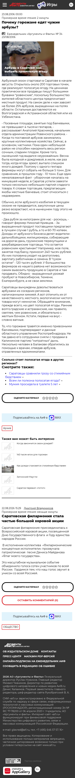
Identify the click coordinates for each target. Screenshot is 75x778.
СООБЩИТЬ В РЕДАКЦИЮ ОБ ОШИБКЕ (29, 666)
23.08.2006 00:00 (12, 14)
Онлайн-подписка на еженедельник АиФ (34, 661)
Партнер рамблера (33, 761)
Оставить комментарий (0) (37, 600)
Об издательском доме (20, 651)
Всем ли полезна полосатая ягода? (34, 380)
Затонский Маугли (27, 477)
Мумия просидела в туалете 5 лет (33, 384)
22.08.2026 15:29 (11, 508)
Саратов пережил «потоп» (31, 488)
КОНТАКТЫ (48, 651)
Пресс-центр (12, 656)
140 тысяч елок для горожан (32, 454)
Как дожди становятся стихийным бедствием (41, 465)
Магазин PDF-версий (39, 656)
